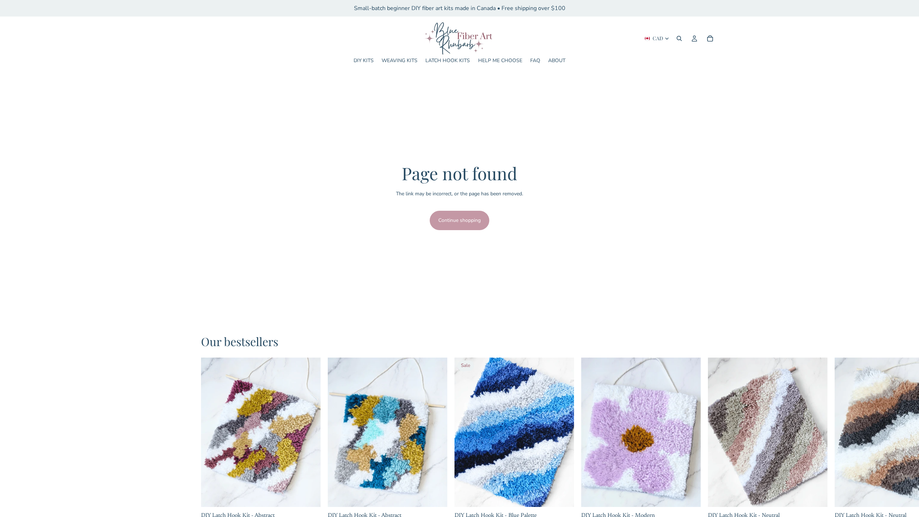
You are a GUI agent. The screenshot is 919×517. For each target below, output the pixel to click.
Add (315, 495)
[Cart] (710, 38)
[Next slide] (675, 432)
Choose (695, 495)
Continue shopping (459, 220)
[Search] (679, 38)
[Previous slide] (606, 432)
